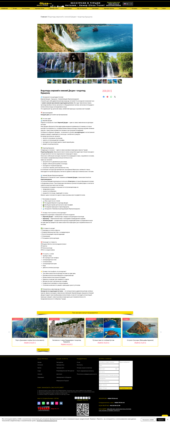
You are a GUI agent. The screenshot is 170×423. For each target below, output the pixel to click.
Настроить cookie (148, 420)
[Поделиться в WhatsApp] (111, 97)
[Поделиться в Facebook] (104, 97)
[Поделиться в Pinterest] (107, 97)
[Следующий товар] (161, 332)
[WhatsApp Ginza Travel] (43, 403)
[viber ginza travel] (47, 403)
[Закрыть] (167, 419)
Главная (44, 17)
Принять (161, 420)
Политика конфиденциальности (47, 421)
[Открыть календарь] (116, 369)
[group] (85, 332)
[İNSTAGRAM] (56, 403)
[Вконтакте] (61, 403)
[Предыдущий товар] (9, 332)
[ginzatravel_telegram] (52, 403)
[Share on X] (115, 97)
